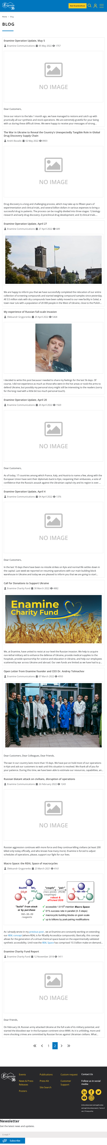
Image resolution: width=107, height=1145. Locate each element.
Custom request (69, 1074)
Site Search (45, 1087)
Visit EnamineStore (77, 6)
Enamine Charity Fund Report (21, 951)
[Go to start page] (35, 1045)
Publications (46, 1074)
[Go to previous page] (42, 1045)
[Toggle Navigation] (101, 6)
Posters (23, 1091)
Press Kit (44, 1080)
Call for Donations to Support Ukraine (26, 583)
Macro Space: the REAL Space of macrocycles (31, 863)
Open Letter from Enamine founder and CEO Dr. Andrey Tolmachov (44, 671)
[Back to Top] (101, 1139)
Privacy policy (89, 1111)
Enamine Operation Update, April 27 (25, 223)
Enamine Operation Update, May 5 (24, 40)
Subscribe (15, 1140)
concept (15, 935)
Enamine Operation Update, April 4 (24, 491)
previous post (36, 931)
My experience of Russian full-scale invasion (30, 311)
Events (22, 1074)
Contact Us (87, 1074)
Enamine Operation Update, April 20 (25, 399)
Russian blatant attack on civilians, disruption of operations (39, 779)
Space (48, 942)
